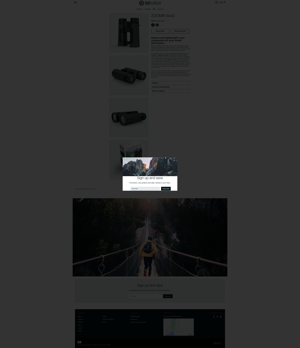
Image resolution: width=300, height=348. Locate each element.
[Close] (174, 160)
